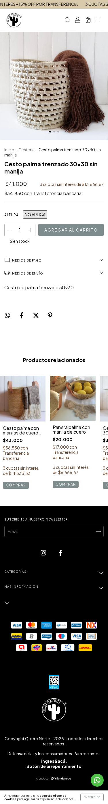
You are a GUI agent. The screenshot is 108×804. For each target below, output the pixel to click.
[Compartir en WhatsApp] (7, 313)
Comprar (16, 485)
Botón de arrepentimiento (54, 766)
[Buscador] (67, 20)
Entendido (92, 797)
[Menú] (98, 20)
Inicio (9, 149)
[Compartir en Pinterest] (50, 315)
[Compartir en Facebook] (21, 315)
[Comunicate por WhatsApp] (97, 780)
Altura (11, 215)
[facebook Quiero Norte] (60, 553)
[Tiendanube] (54, 779)
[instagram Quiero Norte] (43, 553)
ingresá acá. (54, 761)
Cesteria (26, 149)
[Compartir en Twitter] (36, 315)
